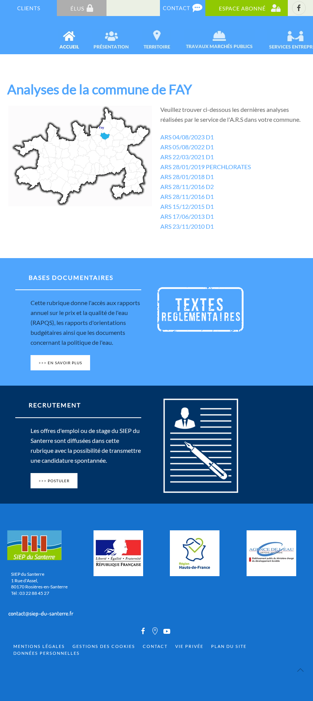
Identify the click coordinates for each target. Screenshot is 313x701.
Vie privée (189, 646)
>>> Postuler (54, 480)
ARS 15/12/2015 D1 (187, 206)
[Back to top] (300, 670)
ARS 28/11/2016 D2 (187, 186)
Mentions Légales (39, 646)
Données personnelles (46, 653)
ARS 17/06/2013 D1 (187, 216)
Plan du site (229, 646)
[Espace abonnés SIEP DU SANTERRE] (246, 7)
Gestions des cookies (104, 646)
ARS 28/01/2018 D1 (187, 176)
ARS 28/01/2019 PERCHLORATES (205, 166)
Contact (155, 646)
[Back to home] (8, 35)
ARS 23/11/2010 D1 (187, 226)
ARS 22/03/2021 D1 (187, 156)
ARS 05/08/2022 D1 (187, 146)
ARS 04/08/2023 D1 (187, 137)
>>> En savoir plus (60, 362)
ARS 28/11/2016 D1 (187, 196)
